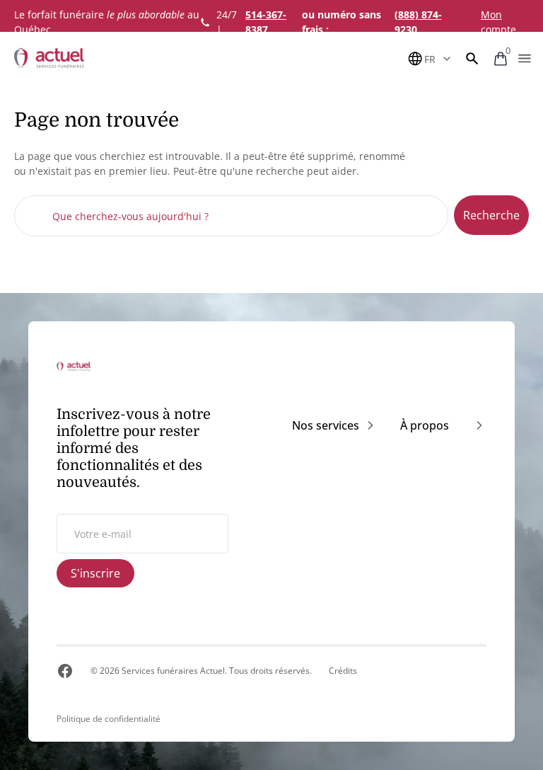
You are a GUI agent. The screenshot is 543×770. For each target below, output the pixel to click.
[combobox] (231, 215)
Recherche (491, 215)
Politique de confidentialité (108, 719)
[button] (472, 58)
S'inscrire (95, 573)
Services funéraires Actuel (173, 671)
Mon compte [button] (498, 22)
